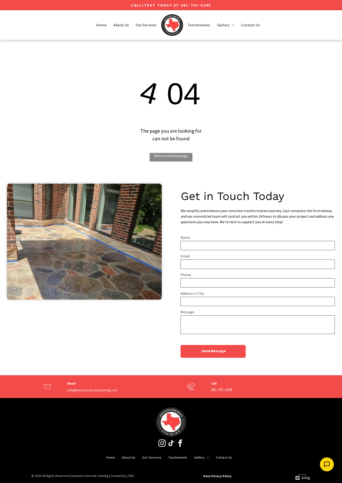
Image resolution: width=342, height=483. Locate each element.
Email (185, 256)
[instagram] (162, 444)
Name (185, 237)
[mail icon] (47, 390)
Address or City (192, 293)
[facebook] (180, 444)
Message (187, 312)
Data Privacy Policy (217, 476)
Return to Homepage (171, 155)
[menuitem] (101, 25)
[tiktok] (171, 444)
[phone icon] (191, 390)
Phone (186, 274)
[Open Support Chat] (327, 464)
